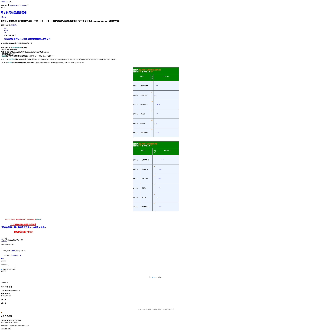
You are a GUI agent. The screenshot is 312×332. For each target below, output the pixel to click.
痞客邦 (13, 250)
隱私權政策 (165, 309)
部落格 (6, 30)
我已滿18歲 (4, 328)
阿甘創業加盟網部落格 (14, 12)
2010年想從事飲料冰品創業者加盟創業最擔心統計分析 (27, 39)
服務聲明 (171, 309)
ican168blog (4, 241)
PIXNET (144, 309)
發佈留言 (3, 271)
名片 (5, 32)
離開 (9, 328)
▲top (2, 258)
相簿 (5, 28)
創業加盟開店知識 (16, 255)
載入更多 (3, 261)
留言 (17, 250)
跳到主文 (3, 17)
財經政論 (14, 25)
